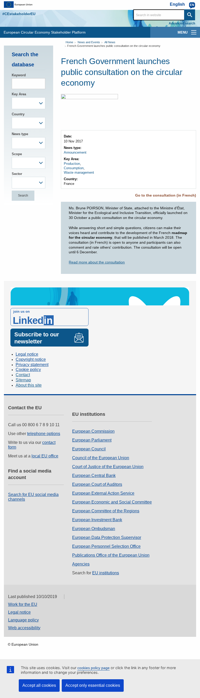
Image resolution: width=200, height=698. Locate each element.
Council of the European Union (100, 458)
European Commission (93, 431)
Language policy (23, 620)
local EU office (45, 456)
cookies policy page (93, 668)
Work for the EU (22, 604)
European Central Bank (94, 475)
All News (109, 42)
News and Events (89, 42)
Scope (17, 154)
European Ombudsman (93, 528)
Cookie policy (28, 369)
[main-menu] (193, 32)
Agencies (81, 564)
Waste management (79, 172)
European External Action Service (103, 493)
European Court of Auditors (97, 484)
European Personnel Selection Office (106, 546)
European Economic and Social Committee (112, 502)
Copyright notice (31, 359)
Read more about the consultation (97, 262)
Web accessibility (24, 628)
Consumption (74, 168)
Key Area (19, 94)
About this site (29, 385)
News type (20, 134)
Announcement (75, 152)
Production (72, 164)
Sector (17, 174)
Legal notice (27, 354)
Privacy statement (32, 364)
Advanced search (182, 23)
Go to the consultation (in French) (165, 195)
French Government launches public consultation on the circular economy (113, 45)
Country (18, 114)
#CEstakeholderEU (18, 14)
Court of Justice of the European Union (107, 466)
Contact (23, 375)
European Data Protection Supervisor (106, 537)
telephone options (43, 433)
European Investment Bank (97, 520)
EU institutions (105, 573)
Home (69, 42)
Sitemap (23, 380)
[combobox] (28, 103)
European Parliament (91, 440)
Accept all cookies (39, 685)
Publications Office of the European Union (110, 555)
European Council (89, 449)
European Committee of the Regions (105, 511)
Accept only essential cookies (92, 685)
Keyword (19, 75)
